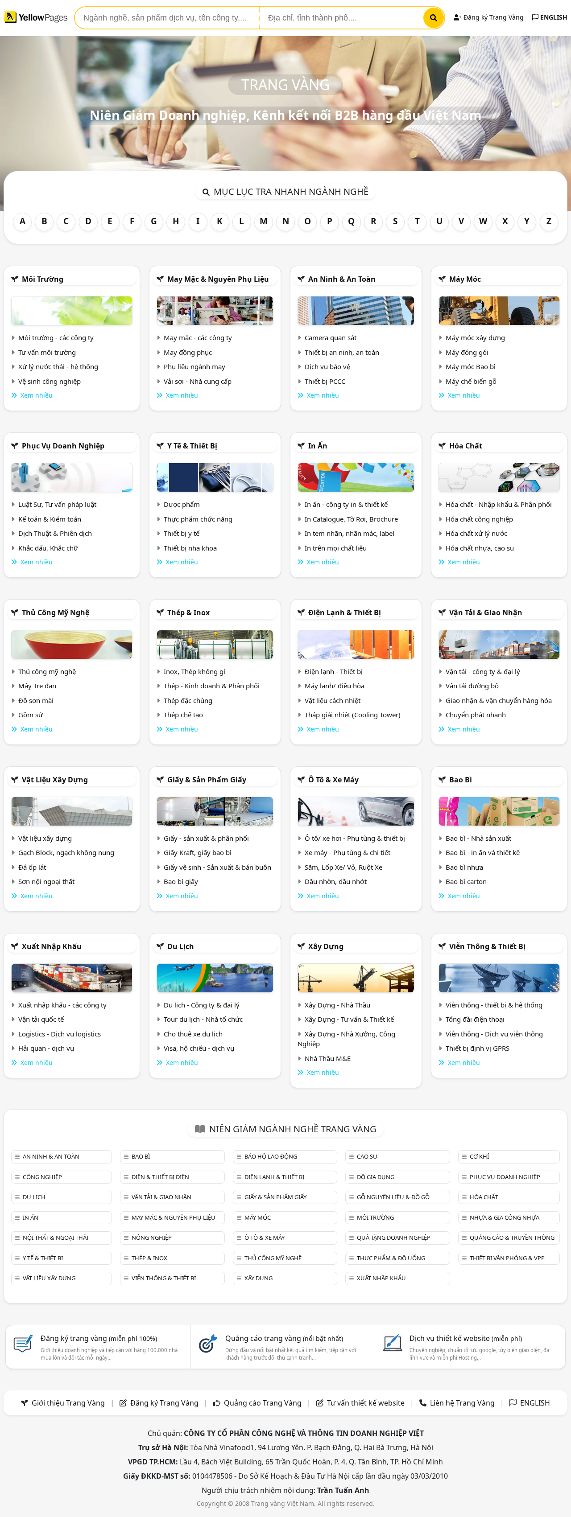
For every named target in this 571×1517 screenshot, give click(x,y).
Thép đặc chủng (188, 700)
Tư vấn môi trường (47, 352)
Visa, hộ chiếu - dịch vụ (199, 1048)
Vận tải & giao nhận (485, 612)
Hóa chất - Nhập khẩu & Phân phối (499, 504)
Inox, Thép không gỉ (194, 671)
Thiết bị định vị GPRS (477, 1048)
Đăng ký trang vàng (99, 1338)
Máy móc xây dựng (475, 337)
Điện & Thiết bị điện (160, 1177)
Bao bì (460, 780)
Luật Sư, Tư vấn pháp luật (57, 504)
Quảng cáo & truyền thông (512, 1237)
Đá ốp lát (32, 867)
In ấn (317, 446)
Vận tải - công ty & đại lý (483, 671)
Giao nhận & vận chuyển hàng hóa (499, 700)
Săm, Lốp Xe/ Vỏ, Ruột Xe (343, 867)
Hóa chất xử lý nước (476, 533)
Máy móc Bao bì (471, 366)
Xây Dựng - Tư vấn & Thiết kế (349, 1019)
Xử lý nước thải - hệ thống (58, 366)
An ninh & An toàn (342, 279)
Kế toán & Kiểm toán (49, 518)
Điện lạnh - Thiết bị (334, 671)
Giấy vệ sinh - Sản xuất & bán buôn (217, 867)
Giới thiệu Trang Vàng (68, 1403)
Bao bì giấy (181, 881)
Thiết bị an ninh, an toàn (342, 352)
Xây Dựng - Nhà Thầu (337, 1004)
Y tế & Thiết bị (192, 446)
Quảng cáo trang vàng (284, 1338)
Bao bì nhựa (464, 867)
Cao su (367, 1156)
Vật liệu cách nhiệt (332, 700)
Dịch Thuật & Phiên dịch (55, 533)
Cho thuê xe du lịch (193, 1033)
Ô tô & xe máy (333, 780)
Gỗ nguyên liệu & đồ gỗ (393, 1197)
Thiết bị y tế (181, 533)
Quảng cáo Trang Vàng (263, 1403)
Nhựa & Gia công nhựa (504, 1217)
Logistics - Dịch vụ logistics (59, 1033)
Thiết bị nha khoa (190, 547)
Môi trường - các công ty (56, 337)
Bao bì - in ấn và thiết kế (483, 852)
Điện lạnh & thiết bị (344, 612)
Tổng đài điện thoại (475, 1019)
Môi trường (42, 279)
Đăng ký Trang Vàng (493, 17)
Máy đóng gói (467, 352)
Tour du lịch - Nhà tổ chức (203, 1019)
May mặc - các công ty (198, 337)
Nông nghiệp (152, 1237)
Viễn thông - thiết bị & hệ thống (494, 1004)
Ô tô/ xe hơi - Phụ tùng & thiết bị (355, 838)
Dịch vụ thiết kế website (466, 1338)
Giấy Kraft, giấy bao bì (198, 852)
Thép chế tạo (183, 714)
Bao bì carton (466, 881)
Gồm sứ (30, 714)
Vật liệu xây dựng (55, 780)
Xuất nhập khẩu (52, 946)
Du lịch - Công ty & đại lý (202, 1004)
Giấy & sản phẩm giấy (206, 780)
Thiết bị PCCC (325, 381)
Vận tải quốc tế (41, 1019)
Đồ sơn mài (36, 700)
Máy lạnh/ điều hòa (334, 685)
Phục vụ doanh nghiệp (63, 446)
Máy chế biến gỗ (471, 381)
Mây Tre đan (37, 685)
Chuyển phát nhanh (476, 714)
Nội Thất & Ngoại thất (56, 1237)
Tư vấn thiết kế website (366, 1403)
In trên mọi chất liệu (336, 547)
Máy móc (465, 279)
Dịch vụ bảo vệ (327, 366)
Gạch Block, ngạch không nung (66, 852)
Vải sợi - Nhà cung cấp (198, 381)
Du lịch (180, 946)
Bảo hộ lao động (270, 1156)
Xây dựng (325, 946)
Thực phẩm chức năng (198, 518)
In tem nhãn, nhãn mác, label (349, 533)
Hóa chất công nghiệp (479, 518)
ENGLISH (552, 17)
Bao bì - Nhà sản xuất (478, 838)
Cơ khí (479, 1156)
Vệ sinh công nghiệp (49, 381)
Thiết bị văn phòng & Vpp (507, 1258)
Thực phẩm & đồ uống (391, 1258)
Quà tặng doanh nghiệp (393, 1237)
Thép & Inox (188, 612)
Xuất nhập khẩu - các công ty (62, 1004)
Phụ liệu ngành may (194, 366)
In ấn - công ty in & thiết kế (346, 504)
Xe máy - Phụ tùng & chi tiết (347, 852)
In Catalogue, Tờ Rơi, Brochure (351, 518)
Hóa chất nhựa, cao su (480, 547)
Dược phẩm (182, 504)
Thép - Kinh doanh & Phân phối (212, 685)
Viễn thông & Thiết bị (487, 946)
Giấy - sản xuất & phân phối (206, 838)
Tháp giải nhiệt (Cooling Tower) (353, 714)
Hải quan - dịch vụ (46, 1048)
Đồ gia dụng (375, 1177)
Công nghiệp (42, 1177)
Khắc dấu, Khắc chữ (48, 547)
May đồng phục (188, 352)
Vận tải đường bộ (472, 685)
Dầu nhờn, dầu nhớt (336, 881)
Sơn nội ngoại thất (46, 881)
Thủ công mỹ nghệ (55, 612)
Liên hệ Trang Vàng (462, 1403)
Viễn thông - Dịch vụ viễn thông (494, 1033)
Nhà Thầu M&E (328, 1058)
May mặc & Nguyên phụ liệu (218, 279)
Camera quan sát (330, 337)
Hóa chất (465, 446)
